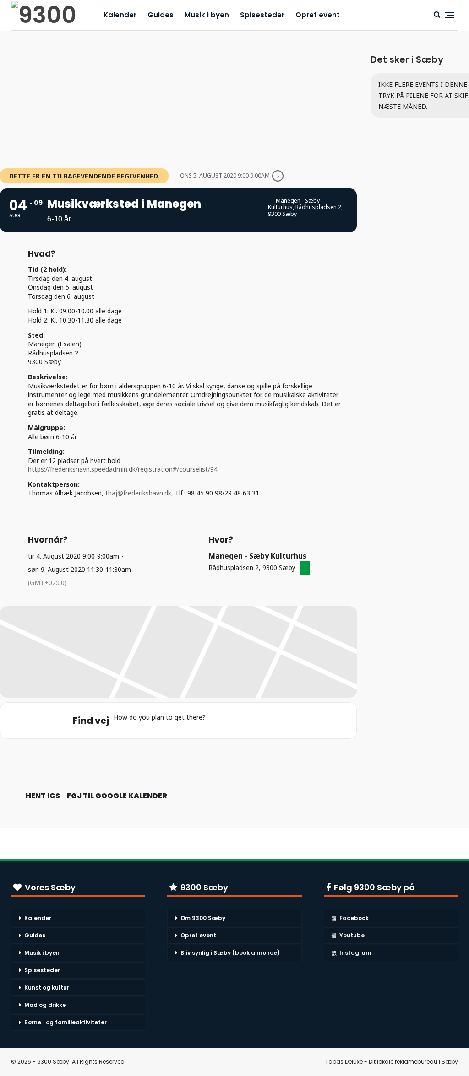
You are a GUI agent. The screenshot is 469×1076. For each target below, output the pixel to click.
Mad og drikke (45, 1005)
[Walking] (271, 720)
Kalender (120, 15)
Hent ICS (43, 796)
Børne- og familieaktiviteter (65, 1022)
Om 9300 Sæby (202, 918)
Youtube (352, 935)
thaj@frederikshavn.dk (138, 493)
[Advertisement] (178, 95)
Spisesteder (262, 15)
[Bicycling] (289, 720)
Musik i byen (207, 15)
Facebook (354, 918)
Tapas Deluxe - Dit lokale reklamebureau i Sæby (391, 1061)
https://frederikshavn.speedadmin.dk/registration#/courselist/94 (123, 469)
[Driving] (236, 720)
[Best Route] (218, 720)
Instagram (355, 953)
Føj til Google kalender (117, 796)
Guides (160, 15)
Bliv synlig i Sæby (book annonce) (230, 953)
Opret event (317, 15)
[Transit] (254, 720)
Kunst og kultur (46, 987)
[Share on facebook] (167, 759)
